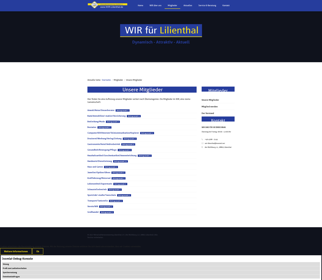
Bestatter (91, 127)
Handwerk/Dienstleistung (99, 161)
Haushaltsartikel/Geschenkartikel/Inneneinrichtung (112, 155)
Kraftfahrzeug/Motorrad (98, 178)
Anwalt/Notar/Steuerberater (100, 110)
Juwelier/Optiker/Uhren (98, 172)
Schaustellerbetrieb (97, 189)
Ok (37, 251)
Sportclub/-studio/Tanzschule (101, 195)
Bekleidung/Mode (96, 121)
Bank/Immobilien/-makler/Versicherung (106, 116)
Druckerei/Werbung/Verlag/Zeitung (104, 138)
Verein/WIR (92, 206)
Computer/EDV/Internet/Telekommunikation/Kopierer (113, 133)
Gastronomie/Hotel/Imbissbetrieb (103, 144)
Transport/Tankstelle (97, 200)
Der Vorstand (208, 113)
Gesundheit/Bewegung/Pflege (102, 150)
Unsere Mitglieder (210, 100)
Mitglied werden (210, 106)
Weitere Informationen (16, 251)
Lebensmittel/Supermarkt (99, 183)
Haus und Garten (95, 167)
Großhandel (93, 212)
